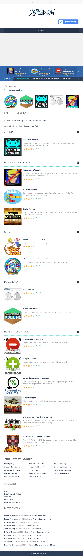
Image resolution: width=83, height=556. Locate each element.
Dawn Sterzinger (10, 545)
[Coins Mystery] (13, 296)
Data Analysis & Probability (19, 162)
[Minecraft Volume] (13, 316)
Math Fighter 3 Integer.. (62, 473)
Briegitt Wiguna (9, 516)
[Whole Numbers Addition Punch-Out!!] (13, 424)
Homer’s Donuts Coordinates (34, 239)
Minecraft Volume (30, 309)
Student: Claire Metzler (12, 542)
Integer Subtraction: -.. (12, 467)
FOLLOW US (50, 2)
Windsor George (10, 522)
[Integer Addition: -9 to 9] (13, 366)
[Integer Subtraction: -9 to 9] (13, 346)
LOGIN (32, 2)
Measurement (12, 281)
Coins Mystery (28, 289)
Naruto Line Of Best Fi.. (37, 464)
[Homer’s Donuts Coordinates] (13, 246)
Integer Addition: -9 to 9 (32, 359)
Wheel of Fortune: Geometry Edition (37, 259)
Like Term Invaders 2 (31, 140)
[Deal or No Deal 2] (13, 216)
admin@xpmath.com (22, 126)
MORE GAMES (78, 132)
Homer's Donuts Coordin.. (13, 470)
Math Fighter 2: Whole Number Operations (31, 121)
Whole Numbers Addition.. (63, 470)
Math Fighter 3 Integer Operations (36, 436)
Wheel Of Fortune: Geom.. (38, 473)
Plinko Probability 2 (22, 79)
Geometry (9, 104)
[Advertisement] (41, 49)
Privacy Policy (34, 126)
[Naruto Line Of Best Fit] (13, 177)
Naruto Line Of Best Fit (32, 170)
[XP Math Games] (41, 11)
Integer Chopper (29, 398)
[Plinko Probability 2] (13, 197)
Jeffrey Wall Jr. (9, 532)
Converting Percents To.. (62, 467)
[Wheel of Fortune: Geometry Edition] (13, 266)
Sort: (5, 90)
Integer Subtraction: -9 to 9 (33, 339)
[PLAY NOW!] (10, 71)
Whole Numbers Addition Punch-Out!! (37, 417)
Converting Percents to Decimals (36, 378)
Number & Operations (16, 331)
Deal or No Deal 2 (29, 209)
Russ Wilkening (9, 535)
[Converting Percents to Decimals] (13, 385)
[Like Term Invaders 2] (13, 147)
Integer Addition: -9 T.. (37, 467)
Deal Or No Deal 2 (35, 477)
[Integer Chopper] (13, 405)
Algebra (8, 132)
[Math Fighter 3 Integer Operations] (13, 444)
